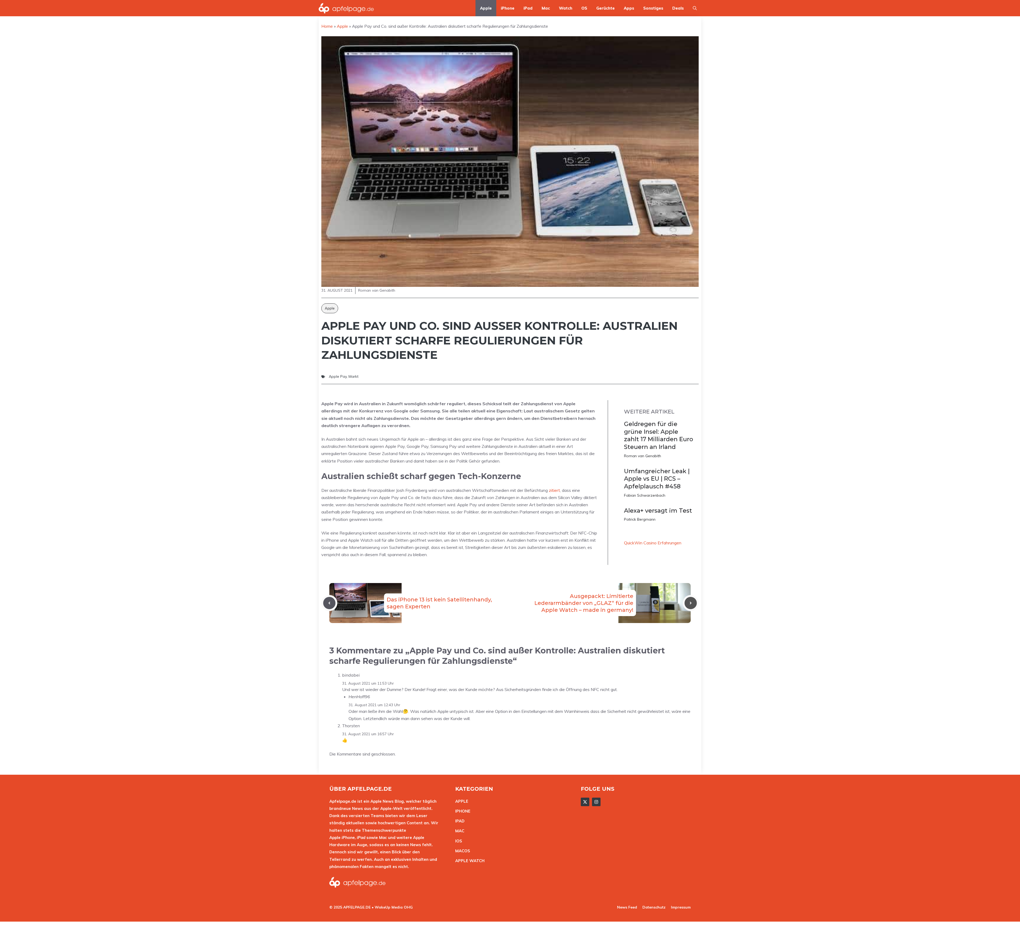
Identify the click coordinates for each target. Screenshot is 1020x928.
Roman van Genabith (642, 455)
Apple (486, 8)
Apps (629, 8)
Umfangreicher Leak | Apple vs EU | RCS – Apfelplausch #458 (657, 479)
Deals (678, 8)
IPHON (461, 811)
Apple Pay (338, 376)
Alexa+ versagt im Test (658, 510)
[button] (694, 8)
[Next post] (691, 603)
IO (457, 840)
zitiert (554, 490)
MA (458, 830)
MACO (461, 850)
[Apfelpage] (346, 8)
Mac (546, 8)
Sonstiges (653, 8)
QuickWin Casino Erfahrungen (652, 542)
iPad (528, 8)
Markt (353, 376)
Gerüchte (605, 8)
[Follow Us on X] (585, 802)
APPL (460, 801)
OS (584, 8)
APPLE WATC (468, 860)
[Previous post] (329, 603)
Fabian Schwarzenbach (644, 495)
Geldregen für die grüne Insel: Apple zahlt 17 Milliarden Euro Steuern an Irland (658, 435)
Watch (565, 8)
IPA (458, 820)
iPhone (507, 8)
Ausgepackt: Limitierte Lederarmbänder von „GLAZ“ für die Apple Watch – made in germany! (583, 603)
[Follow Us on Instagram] (596, 802)
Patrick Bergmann (639, 519)
